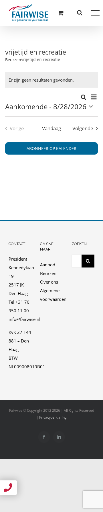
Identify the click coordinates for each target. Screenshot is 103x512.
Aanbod (47, 264)
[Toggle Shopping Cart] (61, 13)
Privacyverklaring (53, 417)
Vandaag (51, 128)
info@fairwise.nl (24, 319)
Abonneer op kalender (51, 148)
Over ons (49, 282)
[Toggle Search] (79, 13)
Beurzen (13, 59)
